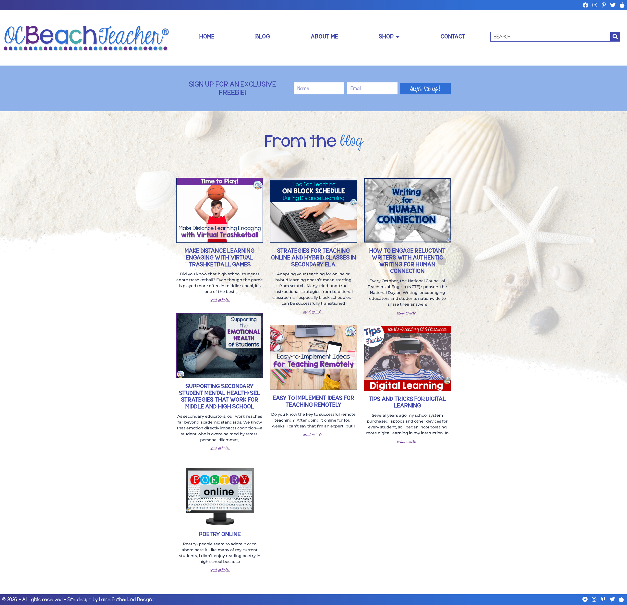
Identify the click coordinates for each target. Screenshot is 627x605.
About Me (324, 37)
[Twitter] (612, 5)
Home (206, 37)
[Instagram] (594, 5)
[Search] (615, 36)
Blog (262, 37)
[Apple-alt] (622, 5)
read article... (220, 300)
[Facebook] (585, 5)
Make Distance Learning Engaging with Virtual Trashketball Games (219, 257)
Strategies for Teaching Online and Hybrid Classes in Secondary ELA (313, 257)
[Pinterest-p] (603, 5)
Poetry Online (220, 534)
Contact (453, 37)
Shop (386, 37)
